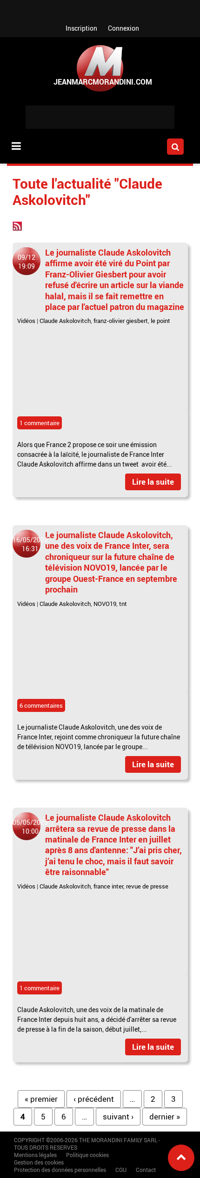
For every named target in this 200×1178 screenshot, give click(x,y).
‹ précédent (93, 1098)
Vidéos (26, 320)
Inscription (81, 28)
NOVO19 (104, 603)
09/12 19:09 (26, 261)
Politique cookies (87, 1154)
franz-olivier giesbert (120, 320)
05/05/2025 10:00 (30, 827)
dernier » (164, 1116)
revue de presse (147, 886)
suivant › (118, 1116)
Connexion (123, 28)
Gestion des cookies (39, 1162)
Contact (146, 1169)
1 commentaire (40, 423)
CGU (121, 1169)
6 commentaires (41, 705)
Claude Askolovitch (65, 320)
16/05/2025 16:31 (30, 544)
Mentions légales (35, 1154)
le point (160, 320)
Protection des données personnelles (60, 1169)
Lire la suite (153, 481)
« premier (41, 1098)
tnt (123, 603)
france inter (108, 886)
